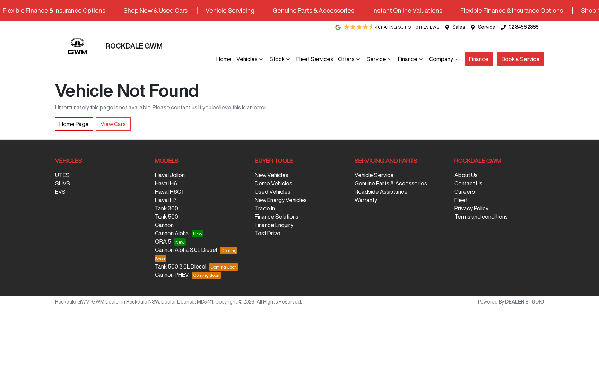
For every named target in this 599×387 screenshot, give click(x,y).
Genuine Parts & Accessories (391, 183)
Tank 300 (166, 208)
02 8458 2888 (523, 27)
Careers (464, 191)
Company (441, 59)
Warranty (366, 200)
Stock (277, 59)
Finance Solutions (276, 216)
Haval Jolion (170, 175)
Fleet (461, 200)
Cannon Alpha (172, 233)
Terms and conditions (481, 216)
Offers (346, 59)
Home (224, 59)
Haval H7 (166, 200)
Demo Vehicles (273, 183)
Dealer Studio (524, 301)
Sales (458, 27)
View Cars (113, 124)
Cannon (164, 225)
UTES (62, 175)
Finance (407, 59)
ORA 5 (163, 241)
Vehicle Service (374, 175)
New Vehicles (271, 175)
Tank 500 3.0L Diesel (180, 266)
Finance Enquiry (274, 225)
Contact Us (468, 183)
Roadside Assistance (381, 191)
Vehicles (247, 59)
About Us (466, 175)
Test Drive (267, 233)
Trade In (265, 208)
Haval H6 (166, 183)
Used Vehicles (272, 191)
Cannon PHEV (172, 275)
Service (486, 27)
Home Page (74, 124)
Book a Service (521, 59)
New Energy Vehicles (281, 200)
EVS (60, 191)
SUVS (62, 183)
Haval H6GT (170, 191)
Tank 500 (166, 216)
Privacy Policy (471, 208)
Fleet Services (314, 59)
